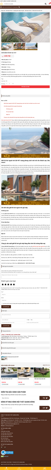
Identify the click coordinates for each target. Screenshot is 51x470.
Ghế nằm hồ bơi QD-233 (23, 378)
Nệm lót (8, 114)
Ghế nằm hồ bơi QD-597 (8, 53)
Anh (28, 319)
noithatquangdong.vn (9, 425)
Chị (31, 319)
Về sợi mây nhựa (9, 111)
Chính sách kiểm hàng (5, 439)
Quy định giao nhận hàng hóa (7, 433)
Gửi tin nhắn (5, 384)
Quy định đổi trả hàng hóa (6, 434)
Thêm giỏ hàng (26, 86)
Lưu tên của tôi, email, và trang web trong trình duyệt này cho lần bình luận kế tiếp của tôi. (21, 303)
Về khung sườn (9, 109)
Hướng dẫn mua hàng (5, 431)
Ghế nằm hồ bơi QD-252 (39, 378)
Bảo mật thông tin (4, 438)
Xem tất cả (46, 365)
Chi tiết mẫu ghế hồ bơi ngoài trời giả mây (13, 106)
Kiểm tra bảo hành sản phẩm (7, 441)
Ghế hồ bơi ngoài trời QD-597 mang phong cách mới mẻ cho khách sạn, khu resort (22, 103)
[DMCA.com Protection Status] (5, 456)
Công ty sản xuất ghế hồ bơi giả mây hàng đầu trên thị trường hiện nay (19, 117)
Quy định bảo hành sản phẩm (7, 436)
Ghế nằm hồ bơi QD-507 (7, 378)
